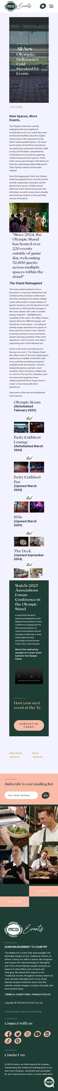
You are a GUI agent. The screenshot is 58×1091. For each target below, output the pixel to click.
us (15, 1055)
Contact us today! (29, 725)
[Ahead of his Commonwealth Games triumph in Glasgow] (14, 864)
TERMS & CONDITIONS (18, 995)
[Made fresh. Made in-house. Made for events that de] (14, 825)
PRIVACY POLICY (41, 995)
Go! (29, 418)
